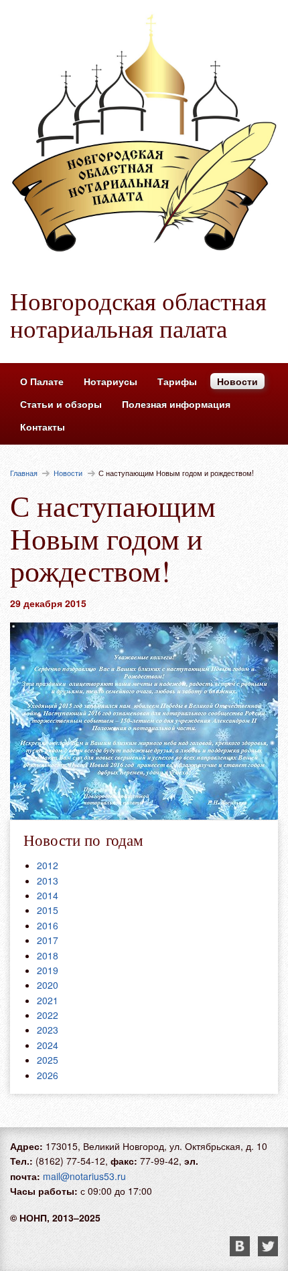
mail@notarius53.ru (84, 1176)
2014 (47, 895)
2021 (47, 1000)
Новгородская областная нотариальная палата (138, 314)
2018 (47, 955)
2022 (47, 1015)
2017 (47, 940)
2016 (47, 925)
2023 (47, 1029)
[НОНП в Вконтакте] (244, 1252)
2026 (47, 1075)
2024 (47, 1045)
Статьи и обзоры (61, 404)
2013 (47, 880)
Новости (237, 381)
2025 (47, 1059)
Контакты (42, 426)
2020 (47, 985)
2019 (47, 970)
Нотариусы (110, 381)
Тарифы (177, 381)
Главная (24, 472)
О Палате (42, 381)
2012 (47, 865)
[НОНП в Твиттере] (268, 1252)
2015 (47, 910)
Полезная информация (176, 404)
